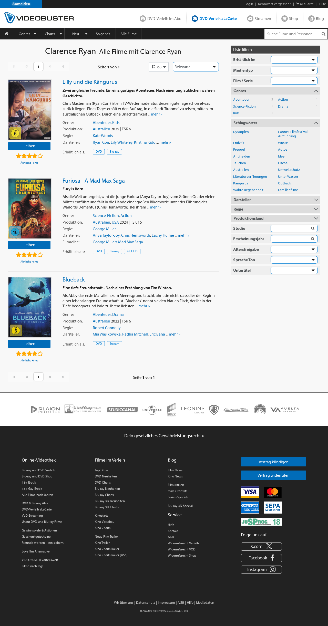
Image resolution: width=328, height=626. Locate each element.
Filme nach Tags (32, 566)
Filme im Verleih (110, 460)
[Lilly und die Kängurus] (30, 109)
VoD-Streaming (32, 515)
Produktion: (73, 128)
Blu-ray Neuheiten (107, 488)
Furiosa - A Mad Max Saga (94, 180)
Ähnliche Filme (29, 162)
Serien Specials (178, 497)
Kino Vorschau (104, 521)
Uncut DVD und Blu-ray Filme (42, 521)
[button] (159, 67)
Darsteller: (71, 142)
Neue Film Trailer (106, 536)
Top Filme (101, 470)
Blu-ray (114, 151)
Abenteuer (102, 122)
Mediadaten (205, 602)
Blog (320, 18)
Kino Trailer (102, 542)
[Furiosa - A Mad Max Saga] (30, 208)
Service (175, 515)
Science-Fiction (106, 215)
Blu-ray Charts (104, 495)
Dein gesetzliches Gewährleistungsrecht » (164, 436)
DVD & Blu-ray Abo (35, 503)
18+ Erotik (29, 482)
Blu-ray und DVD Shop (37, 476)
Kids (115, 122)
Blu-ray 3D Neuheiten (110, 501)
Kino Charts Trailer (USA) (111, 555)
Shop (293, 18)
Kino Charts (102, 528)
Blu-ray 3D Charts (107, 507)
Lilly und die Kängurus (90, 81)
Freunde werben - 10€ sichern (43, 542)
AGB (171, 537)
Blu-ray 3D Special (180, 506)
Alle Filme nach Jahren (37, 495)
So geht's (103, 33)
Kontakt (173, 531)
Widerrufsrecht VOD (182, 549)
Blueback (74, 279)
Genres (24, 33)
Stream (114, 343)
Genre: (68, 122)
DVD (99, 151)
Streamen (263, 18)
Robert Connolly (107, 327)
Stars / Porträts (177, 491)
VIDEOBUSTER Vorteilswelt (40, 560)
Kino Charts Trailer (107, 549)
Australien (101, 128)
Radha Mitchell (135, 334)
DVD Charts (103, 482)
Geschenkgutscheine (36, 536)
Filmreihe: (71, 241)
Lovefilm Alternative (36, 551)
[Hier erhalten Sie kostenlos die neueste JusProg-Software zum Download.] (261, 521)
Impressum (166, 602)
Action (126, 215)
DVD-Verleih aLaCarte (218, 18)
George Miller (104, 228)
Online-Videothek (39, 460)
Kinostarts (101, 515)
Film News (175, 470)
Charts (50, 33)
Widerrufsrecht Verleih (183, 543)
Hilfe (171, 525)
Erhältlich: (74, 151)
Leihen (29, 145)
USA (115, 222)
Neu (75, 33)
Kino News (175, 476)
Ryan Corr (101, 142)
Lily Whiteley (121, 142)
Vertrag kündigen (274, 461)
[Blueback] (30, 307)
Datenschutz (145, 602)
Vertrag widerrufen (274, 475)
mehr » (156, 114)
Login (248, 4)
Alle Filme (128, 33)
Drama (118, 314)
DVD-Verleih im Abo (164, 18)
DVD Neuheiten (106, 476)
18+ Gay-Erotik (32, 488)
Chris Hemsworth (135, 235)
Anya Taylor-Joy (106, 235)
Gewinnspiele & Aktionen (39, 530)
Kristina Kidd (145, 142)
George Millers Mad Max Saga (118, 241)
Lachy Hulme (163, 235)
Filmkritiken (176, 485)
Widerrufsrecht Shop (182, 555)
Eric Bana (157, 334)
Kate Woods (103, 135)
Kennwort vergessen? (274, 4)
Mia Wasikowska (107, 334)
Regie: (68, 135)
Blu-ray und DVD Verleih (38, 470)
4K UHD (132, 251)
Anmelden (21, 3)
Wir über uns (124, 602)
